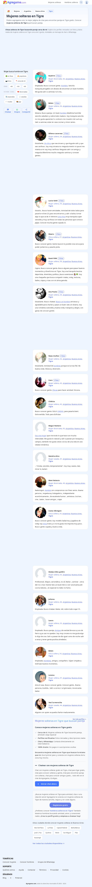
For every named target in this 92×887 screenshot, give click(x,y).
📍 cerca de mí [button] (20, 81)
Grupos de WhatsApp (46, 862)
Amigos (58, 630)
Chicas (54, 390)
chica (45, 524)
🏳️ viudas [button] (8, 102)
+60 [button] (25, 86)
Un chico (47, 143)
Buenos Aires (79, 79)
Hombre (64, 85)
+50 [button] (18, 86)
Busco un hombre (63, 301)
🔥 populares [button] (21, 76)
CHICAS (60, 411)
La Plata (50, 828)
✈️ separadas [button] (10, 97)
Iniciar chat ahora (47, 784)
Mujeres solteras (54, 2)
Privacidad (54, 870)
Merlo (57, 833)
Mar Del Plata (38, 828)
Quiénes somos (9, 870)
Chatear (8, 112)
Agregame (16, 2)
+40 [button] (11, 86)
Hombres (47, 661)
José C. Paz (38, 833)
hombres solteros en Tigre (61, 810)
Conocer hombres (27, 862)
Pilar (76, 833)
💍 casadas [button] (22, 97)
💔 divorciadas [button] (22, 92)
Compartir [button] (26, 112)
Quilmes (48, 833)
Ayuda (21, 870)
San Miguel (67, 833)
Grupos (17, 112)
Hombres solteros (71, 2)
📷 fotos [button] (8, 81)
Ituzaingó (37, 838)
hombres (57, 366)
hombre (63, 113)
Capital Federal (62, 828)
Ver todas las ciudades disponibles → (48, 843)
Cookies (65, 870)
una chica (61, 216)
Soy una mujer (40, 435)
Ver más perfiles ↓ (79, 719)
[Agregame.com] (8, 11)
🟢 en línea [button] (9, 76)
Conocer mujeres (9, 862)
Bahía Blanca (75, 828)
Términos (42, 870)
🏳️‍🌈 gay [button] (18, 102)
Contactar (31, 870)
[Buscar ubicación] (81, 2)
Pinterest (18, 878)
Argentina (69, 79)
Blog (4, 878)
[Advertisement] (46, 52)
